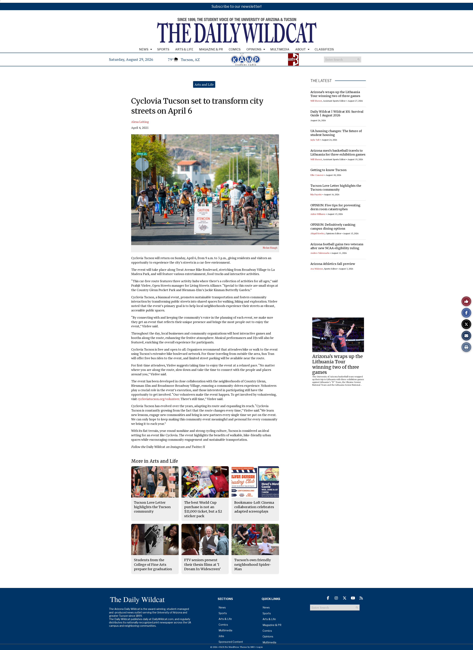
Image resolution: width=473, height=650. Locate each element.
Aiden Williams (317, 214)
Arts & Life (184, 49)
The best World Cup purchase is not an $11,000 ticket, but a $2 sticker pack (203, 509)
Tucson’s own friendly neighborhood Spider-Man (252, 564)
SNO (252, 647)
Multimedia (279, 49)
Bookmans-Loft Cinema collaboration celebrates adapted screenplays (254, 507)
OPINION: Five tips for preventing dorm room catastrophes (335, 207)
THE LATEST (321, 81)
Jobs (221, 636)
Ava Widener (316, 268)
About (300, 49)
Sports (163, 49)
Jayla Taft (315, 139)
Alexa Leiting (140, 122)
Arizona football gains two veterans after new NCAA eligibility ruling (336, 246)
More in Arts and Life (154, 461)
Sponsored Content (231, 641)
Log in (260, 647)
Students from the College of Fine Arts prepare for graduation (153, 564)
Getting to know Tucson (328, 170)
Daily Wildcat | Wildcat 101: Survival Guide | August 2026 (336, 113)
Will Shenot (316, 100)
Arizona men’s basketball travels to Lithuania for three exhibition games (337, 152)
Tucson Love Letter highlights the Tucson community (335, 187)
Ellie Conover (317, 175)
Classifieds (324, 49)
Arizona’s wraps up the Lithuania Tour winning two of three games (335, 94)
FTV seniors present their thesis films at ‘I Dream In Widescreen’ (202, 564)
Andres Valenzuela (319, 253)
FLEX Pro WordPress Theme (233, 647)
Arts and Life (204, 84)
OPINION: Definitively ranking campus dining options (332, 226)
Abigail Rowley (317, 233)
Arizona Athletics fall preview (332, 264)
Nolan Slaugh (270, 247)
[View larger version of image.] (205, 189)
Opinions (253, 49)
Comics (235, 49)
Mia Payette (316, 194)
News (143, 49)
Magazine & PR (211, 49)
